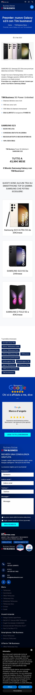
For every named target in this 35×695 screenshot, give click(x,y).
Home (10, 25)
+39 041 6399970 (12, 565)
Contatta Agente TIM (23, 361)
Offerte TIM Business (8, 596)
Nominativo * (5, 471)
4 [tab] (21, 431)
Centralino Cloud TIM (9, 343)
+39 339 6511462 (12, 571)
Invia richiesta (10, 524)
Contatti (5, 609)
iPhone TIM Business (8, 636)
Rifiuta (10, 687)
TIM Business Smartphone (10, 369)
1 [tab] (13, 431)
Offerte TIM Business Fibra (10, 354)
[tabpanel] (17, 415)
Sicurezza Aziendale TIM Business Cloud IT (14, 626)
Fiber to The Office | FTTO (10, 628)
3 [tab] (19, 431)
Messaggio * (5, 496)
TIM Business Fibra (23, 365)
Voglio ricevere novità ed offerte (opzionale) (17, 520)
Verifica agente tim (21, 542)
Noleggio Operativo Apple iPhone (12, 617)
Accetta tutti (25, 687)
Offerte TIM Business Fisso (11, 350)
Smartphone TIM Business (10, 601)
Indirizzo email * (6, 479)
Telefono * (4, 488)
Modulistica (6, 542)
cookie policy (7, 667)
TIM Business (25, 354)
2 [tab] (16, 431)
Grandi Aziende (7, 593)
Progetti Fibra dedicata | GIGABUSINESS (13, 623)
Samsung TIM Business (9, 638)
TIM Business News (20, 25)
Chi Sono (5, 606)
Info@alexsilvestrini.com (15, 577)
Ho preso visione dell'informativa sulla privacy (17, 517)
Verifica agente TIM (8, 361)
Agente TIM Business (9, 365)
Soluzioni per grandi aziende (11, 357)
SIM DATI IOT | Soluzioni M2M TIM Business (15, 620)
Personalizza (17, 691)
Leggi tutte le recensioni (17, 434)
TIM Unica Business (8, 372)
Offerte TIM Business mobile (11, 346)
